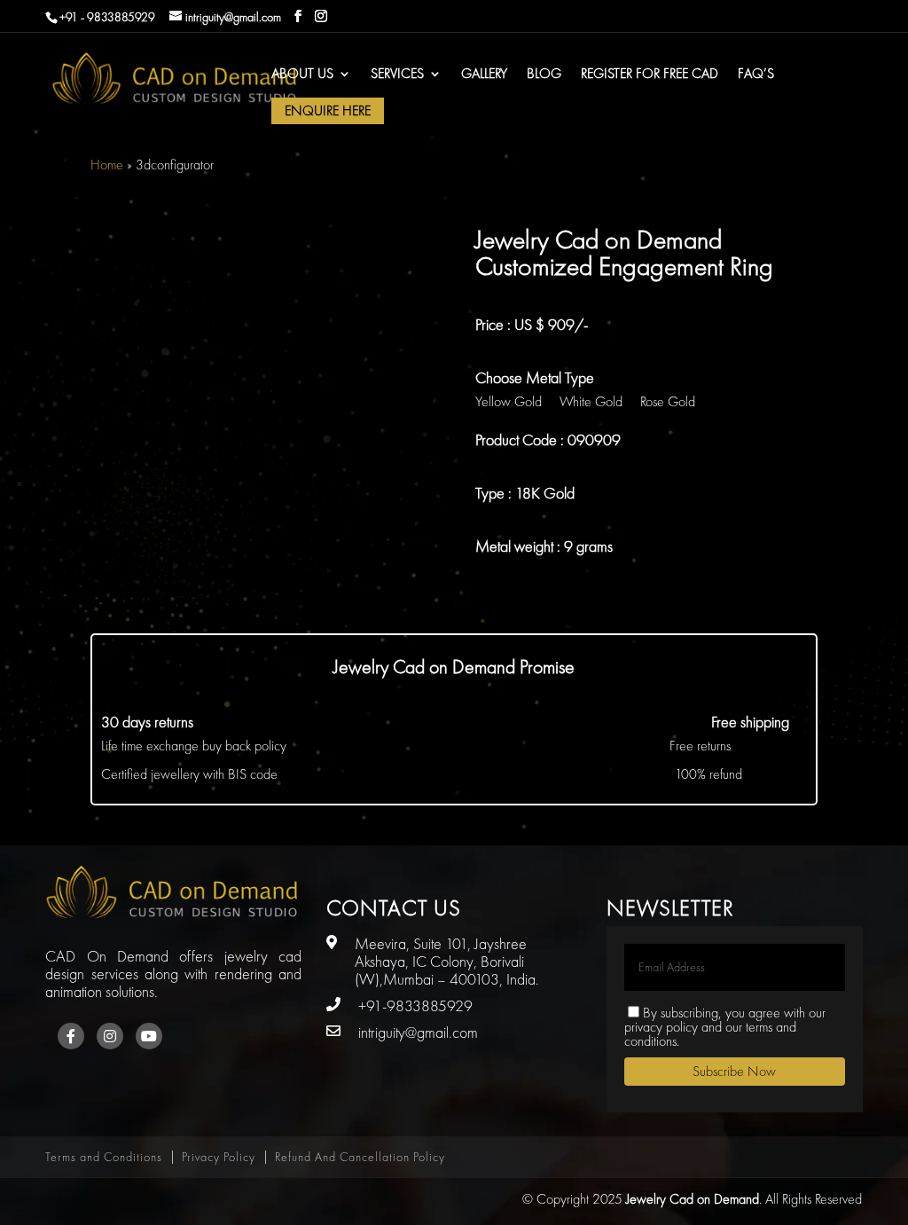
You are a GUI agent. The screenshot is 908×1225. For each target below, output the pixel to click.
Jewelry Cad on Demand (692, 1199)
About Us (302, 74)
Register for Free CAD (649, 74)
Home (106, 164)
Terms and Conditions (103, 1157)
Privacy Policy (218, 1157)
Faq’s (756, 74)
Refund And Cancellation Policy (360, 1157)
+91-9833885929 (415, 1005)
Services (397, 74)
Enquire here (328, 110)
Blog (544, 74)
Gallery (484, 74)
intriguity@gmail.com (418, 1032)
